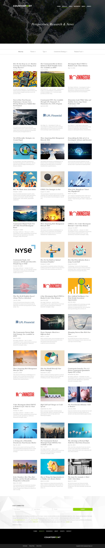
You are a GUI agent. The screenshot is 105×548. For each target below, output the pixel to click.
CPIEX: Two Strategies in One (51, 189)
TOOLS (70, 6)
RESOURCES (77, 6)
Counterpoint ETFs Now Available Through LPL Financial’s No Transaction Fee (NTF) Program (52, 102)
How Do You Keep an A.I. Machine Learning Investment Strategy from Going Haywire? (24, 66)
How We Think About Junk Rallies (24, 189)
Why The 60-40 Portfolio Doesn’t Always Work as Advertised (24, 297)
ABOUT (83, 6)
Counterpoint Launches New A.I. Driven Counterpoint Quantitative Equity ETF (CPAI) (79, 370)
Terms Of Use (38, 545)
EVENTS (89, 6)
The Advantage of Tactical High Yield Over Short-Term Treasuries (79, 442)
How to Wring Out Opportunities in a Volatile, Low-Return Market (52, 478)
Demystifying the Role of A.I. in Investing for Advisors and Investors (80, 139)
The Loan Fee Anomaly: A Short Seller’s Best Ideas (78, 478)
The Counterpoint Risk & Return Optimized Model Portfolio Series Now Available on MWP (51, 66)
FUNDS (59, 6)
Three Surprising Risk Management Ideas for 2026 (52, 139)
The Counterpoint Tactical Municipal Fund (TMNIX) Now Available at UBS (51, 443)
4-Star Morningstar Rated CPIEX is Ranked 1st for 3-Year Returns (52, 297)
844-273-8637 (34, 520)
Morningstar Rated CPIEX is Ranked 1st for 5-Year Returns (78, 65)
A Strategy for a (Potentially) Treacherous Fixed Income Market (24, 442)
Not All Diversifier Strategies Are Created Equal (24, 139)
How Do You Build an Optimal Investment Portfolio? (51, 261)
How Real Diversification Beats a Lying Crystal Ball (79, 261)
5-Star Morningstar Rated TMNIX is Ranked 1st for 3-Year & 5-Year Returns (24, 406)
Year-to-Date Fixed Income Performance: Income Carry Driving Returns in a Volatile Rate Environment (24, 103)
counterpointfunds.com (19, 520)
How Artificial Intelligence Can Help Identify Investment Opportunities (78, 298)
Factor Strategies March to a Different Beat (50, 333)
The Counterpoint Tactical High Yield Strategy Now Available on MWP (23, 334)
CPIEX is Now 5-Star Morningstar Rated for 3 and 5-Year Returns (79, 225)
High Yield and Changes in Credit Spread (52, 405)
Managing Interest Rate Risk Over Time (79, 333)
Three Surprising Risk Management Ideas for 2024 (25, 369)
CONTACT (69, 531)
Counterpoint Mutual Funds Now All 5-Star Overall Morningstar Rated (24, 226)
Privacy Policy (31, 545)
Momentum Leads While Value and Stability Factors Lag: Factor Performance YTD (79, 102)
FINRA (34, 521)
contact (67, 521)
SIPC (37, 521)
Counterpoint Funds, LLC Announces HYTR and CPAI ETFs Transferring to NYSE (24, 262)
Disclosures (25, 545)
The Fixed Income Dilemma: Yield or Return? (79, 405)
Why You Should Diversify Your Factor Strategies (51, 369)
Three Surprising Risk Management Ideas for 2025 (52, 225)
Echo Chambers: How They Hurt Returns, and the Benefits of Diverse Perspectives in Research (25, 479)
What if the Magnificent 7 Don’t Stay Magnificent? (78, 190)
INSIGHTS (64, 6)
